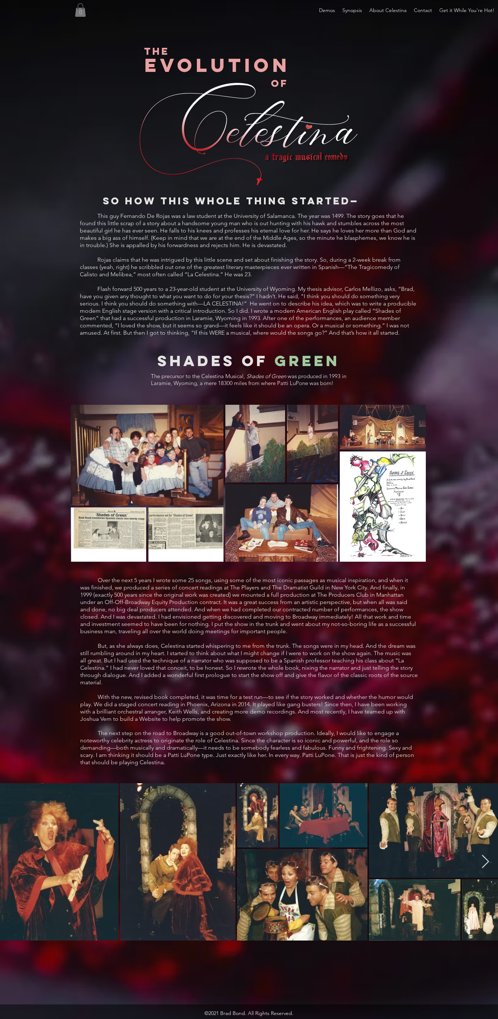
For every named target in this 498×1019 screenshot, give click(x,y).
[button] (388, 10)
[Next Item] (485, 862)
